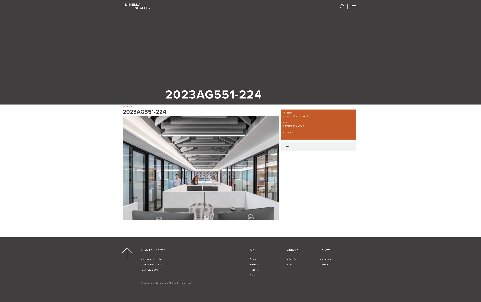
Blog (252, 275)
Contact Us (291, 259)
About (253, 259)
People (254, 269)
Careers (289, 264)
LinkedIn (324, 264)
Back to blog (129, 107)
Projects (254, 264)
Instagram (325, 259)
